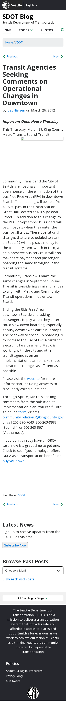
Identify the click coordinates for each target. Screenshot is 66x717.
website (33, 378)
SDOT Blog (18, 16)
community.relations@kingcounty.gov (33, 417)
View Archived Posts (18, 579)
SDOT (22, 495)
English (30, 5)
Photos (47, 30)
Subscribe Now (15, 545)
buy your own (14, 461)
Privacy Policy (14, 676)
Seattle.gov (10, 2)
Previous (12, 56)
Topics (24, 30)
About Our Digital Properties (24, 671)
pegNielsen (16, 110)
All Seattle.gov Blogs (31, 598)
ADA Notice (13, 681)
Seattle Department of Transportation (29, 22)
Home (7, 30)
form (22, 412)
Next (56, 56)
